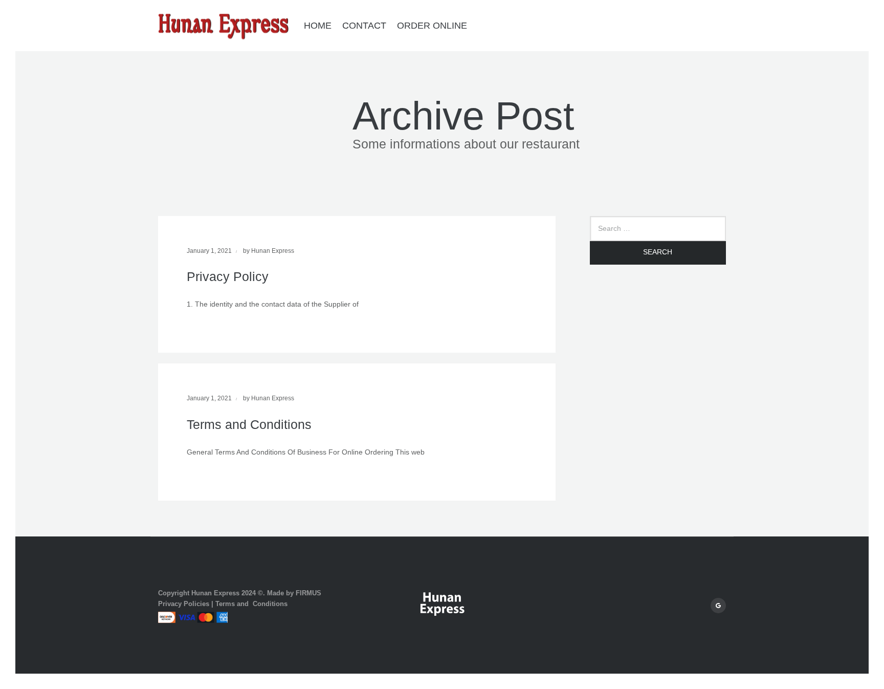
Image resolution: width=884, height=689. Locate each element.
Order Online (432, 25)
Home (318, 25)
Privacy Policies (183, 604)
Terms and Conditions (249, 425)
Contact (364, 25)
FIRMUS (308, 593)
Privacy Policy (228, 277)
